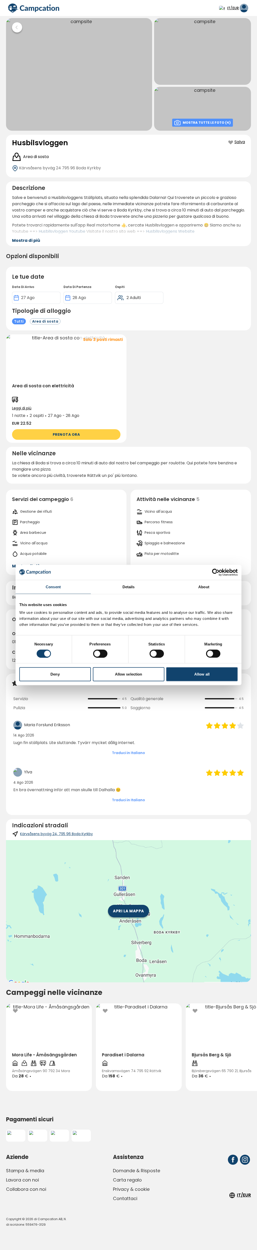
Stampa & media (25, 1170)
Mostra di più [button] (26, 240)
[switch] (100, 653)
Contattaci (125, 1198)
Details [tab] (128, 586)
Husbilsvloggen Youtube (62, 231)
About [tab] (203, 586)
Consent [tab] (53, 586)
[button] (66, 388)
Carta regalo (127, 1180)
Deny (54, 674)
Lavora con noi (22, 1180)
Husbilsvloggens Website (170, 231)
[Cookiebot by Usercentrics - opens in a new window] (216, 572)
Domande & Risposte (136, 1170)
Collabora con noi (26, 1189)
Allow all (202, 674)
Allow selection (128, 674)
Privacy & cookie (131, 1189)
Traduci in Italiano (128, 752)
